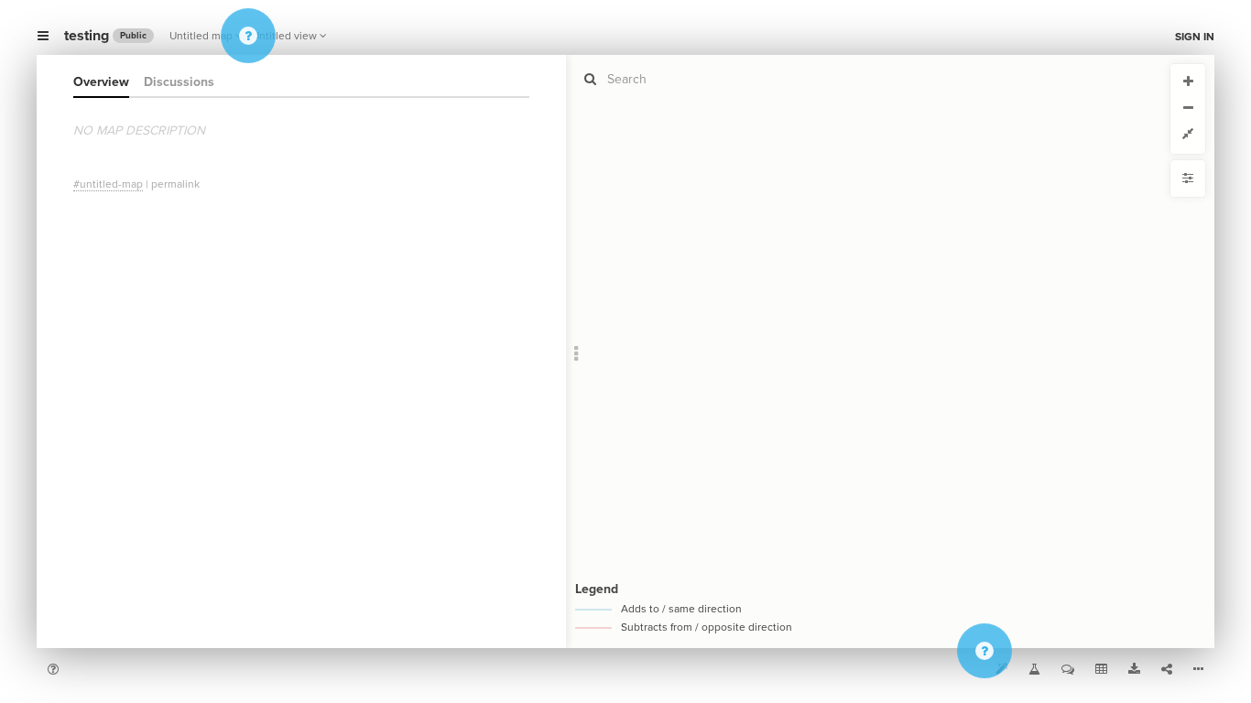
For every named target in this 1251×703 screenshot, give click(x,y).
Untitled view (284, 35)
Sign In (1194, 36)
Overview (101, 82)
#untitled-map (108, 184)
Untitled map (201, 35)
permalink (175, 184)
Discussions (179, 82)
